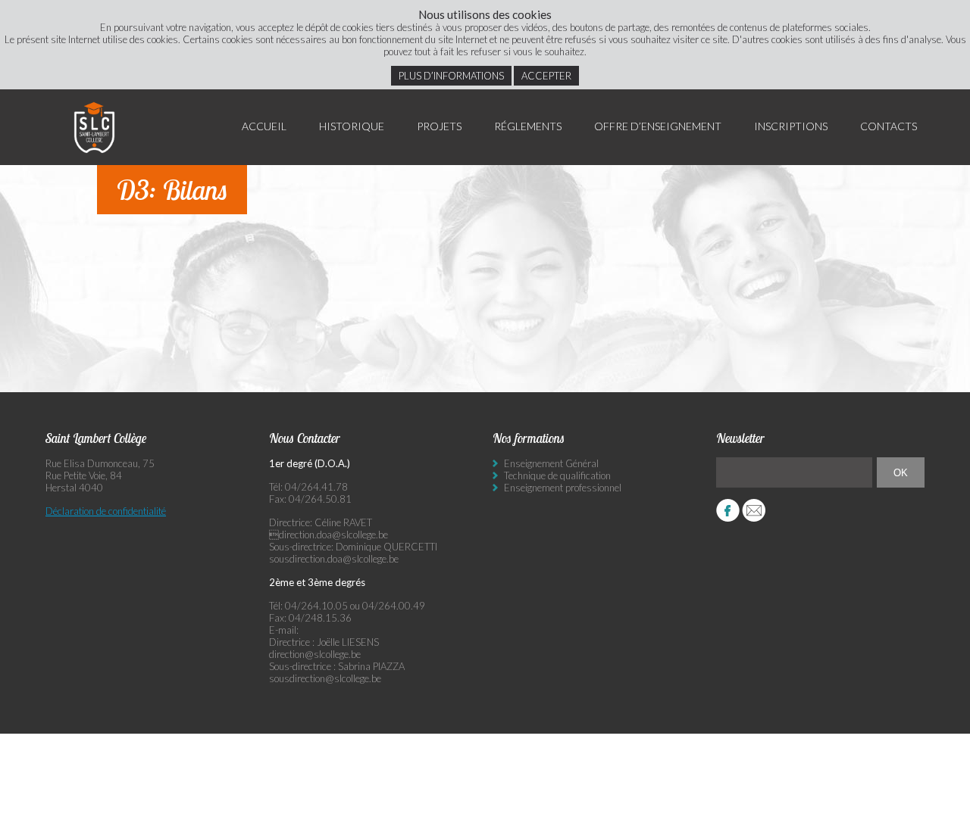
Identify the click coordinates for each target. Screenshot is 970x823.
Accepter (546, 76)
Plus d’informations (451, 76)
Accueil (264, 126)
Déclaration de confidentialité (105, 511)
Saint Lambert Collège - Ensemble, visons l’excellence (95, 127)
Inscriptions (791, 126)
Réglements (528, 126)
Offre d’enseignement (657, 126)
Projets (439, 126)
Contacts (888, 126)
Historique (351, 126)
